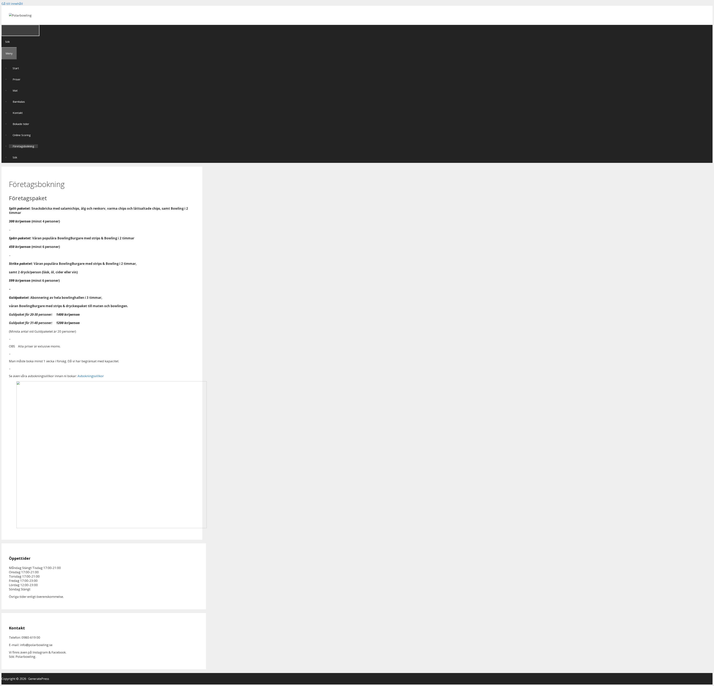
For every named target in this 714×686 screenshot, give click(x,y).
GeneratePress (38, 679)
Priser (16, 79)
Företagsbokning (23, 146)
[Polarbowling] (20, 15)
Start (16, 68)
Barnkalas (19, 101)
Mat (15, 90)
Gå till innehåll (12, 3)
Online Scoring (22, 135)
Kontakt (18, 113)
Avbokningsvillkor (91, 376)
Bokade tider (21, 124)
